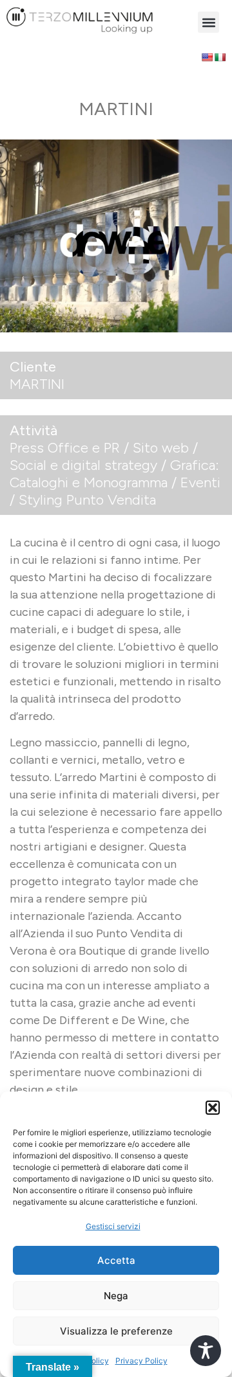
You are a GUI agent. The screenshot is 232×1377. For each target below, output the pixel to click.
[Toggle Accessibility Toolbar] (205, 1350)
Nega (116, 1296)
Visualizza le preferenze (116, 1331)
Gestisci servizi (113, 1226)
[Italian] (220, 57)
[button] (212, 1107)
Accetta (116, 1260)
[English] (207, 57)
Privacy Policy (141, 1360)
